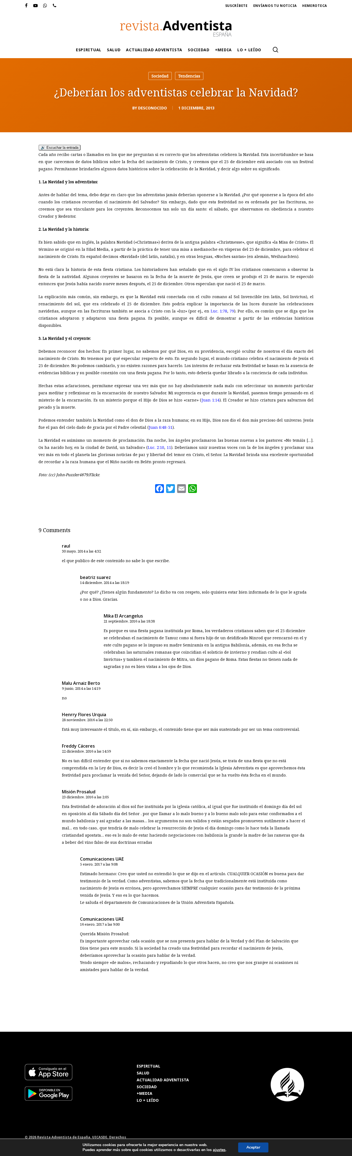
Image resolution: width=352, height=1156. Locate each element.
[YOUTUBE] (35, 6)
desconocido (152, 108)
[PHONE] (55, 6)
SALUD (143, 1073)
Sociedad (160, 76)
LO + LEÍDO (148, 1100)
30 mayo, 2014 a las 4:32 (81, 551)
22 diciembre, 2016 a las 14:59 (86, 751)
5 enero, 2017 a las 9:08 (99, 864)
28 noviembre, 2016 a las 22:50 (87, 719)
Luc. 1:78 (219, 311)
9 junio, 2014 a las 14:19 (81, 688)
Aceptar (253, 1147)
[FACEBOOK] (26, 6)
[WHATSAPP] (45, 6)
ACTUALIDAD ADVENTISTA (163, 1080)
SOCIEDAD (147, 1087)
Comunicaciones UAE (102, 859)
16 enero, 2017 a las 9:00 (100, 924)
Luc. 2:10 (156, 447)
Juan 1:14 (210, 400)
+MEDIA (144, 1093)
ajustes (219, 1149)
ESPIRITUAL (148, 1066)
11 (169, 447)
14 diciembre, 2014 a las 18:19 (104, 582)
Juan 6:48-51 (160, 427)
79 (232, 311)
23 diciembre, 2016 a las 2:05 (85, 796)
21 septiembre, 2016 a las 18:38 (129, 621)
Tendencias (189, 76)
